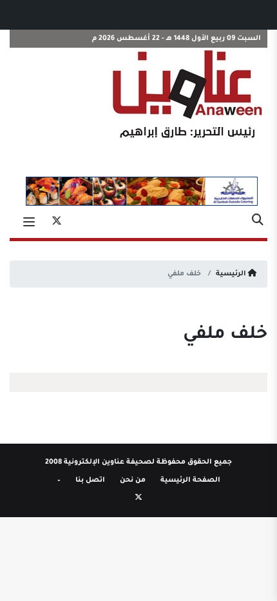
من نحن (133, 480)
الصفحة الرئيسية (190, 480)
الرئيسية (232, 274)
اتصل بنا (90, 480)
